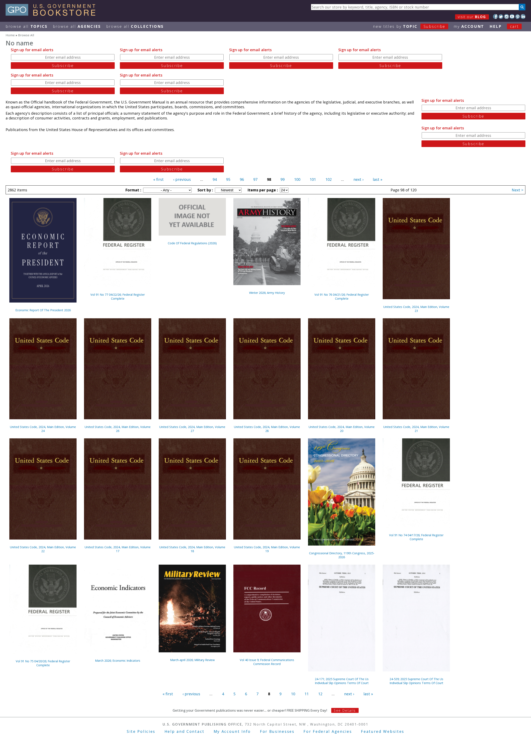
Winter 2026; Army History (267, 293)
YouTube (512, 16)
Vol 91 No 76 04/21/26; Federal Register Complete (341, 296)
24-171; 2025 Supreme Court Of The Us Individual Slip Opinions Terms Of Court (342, 681)
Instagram (506, 16)
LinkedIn (523, 16)
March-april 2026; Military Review (192, 660)
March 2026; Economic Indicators (117, 661)
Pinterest (517, 16)
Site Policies (141, 731)
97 (255, 179)
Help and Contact (184, 731)
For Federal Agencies (327, 731)
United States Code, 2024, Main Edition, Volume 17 (118, 549)
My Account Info (232, 731)
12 (320, 693)
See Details (345, 710)
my (469, 26)
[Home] (52, 14)
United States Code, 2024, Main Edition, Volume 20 (342, 429)
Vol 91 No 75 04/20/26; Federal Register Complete (43, 663)
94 (215, 179)
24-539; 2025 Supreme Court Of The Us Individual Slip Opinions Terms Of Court (416, 681)
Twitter (501, 16)
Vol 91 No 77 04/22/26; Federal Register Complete (117, 296)
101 (313, 179)
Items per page (262, 189)
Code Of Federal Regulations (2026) (192, 243)
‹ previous (182, 179)
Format (132, 189)
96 (242, 179)
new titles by (409, 26)
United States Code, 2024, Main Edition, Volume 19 (267, 549)
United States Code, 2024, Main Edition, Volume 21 (416, 429)
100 (297, 179)
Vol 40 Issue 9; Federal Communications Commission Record (267, 662)
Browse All (26, 26)
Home (10, 35)
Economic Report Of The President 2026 (43, 310)
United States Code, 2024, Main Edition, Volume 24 (43, 429)
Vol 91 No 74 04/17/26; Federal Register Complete (416, 537)
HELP (496, 26)
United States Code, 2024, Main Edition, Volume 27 (192, 429)
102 (328, 179)
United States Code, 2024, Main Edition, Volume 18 (192, 549)
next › (358, 179)
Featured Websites (382, 731)
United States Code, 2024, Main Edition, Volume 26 (118, 429)
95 (228, 179)
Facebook (495, 16)
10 (293, 693)
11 (306, 693)
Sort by (204, 189)
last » (377, 179)
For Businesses (277, 731)
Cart (514, 26)
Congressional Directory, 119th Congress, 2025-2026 (341, 555)
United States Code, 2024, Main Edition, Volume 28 (267, 429)
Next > (517, 189)
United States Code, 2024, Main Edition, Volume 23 (416, 309)
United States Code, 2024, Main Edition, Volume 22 (43, 549)
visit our (472, 17)
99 (282, 179)
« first (158, 179)
